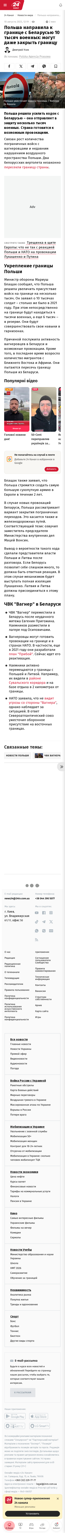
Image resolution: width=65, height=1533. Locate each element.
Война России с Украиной (28, 1080)
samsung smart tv (39, 1426)
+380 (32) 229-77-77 (25, 1480)
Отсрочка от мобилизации (26, 1151)
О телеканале (12, 972)
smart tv (15, 1426)
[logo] (16, 5)
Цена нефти (17, 1176)
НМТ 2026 (15, 1268)
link (36, 913)
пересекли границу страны (26, 167)
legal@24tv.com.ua (46, 1484)
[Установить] (32, 1506)
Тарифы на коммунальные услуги (30, 1191)
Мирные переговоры (22, 1095)
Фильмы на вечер (20, 1227)
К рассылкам (22, 1392)
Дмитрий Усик (20, 50)
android (15, 1416)
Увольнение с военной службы (28, 1131)
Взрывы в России (20, 1109)
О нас (7, 952)
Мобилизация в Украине (27, 1126)
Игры (38, 1017)
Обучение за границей (23, 1278)
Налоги (14, 1196)
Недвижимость (20, 1290)
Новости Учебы (21, 1249)
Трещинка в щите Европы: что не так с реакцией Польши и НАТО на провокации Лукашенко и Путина (30, 250)
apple (39, 1416)
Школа (14, 1263)
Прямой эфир (18, 1053)
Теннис (14, 1331)
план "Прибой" (21, 654)
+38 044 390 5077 (45, 898)
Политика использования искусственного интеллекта (13, 1008)
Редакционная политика (12, 965)
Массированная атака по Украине (30, 1104)
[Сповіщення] (60, 5)
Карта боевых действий (24, 1090)
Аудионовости (18, 1063)
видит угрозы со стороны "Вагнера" (32, 700)
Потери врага (18, 1114)
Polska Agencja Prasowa (35, 56)
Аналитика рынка (20, 1294)
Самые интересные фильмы (27, 1218)
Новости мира (26, 15)
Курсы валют (18, 1181)
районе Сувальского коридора (27, 680)
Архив (38, 1005)
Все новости (19, 1039)
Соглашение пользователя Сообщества (43, 960)
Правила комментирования (45, 970)
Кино (13, 1213)
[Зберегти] (56, 66)
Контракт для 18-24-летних (26, 1146)
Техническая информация (42, 978)
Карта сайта (41, 1011)
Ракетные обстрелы (22, 1085)
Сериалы (15, 1237)
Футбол (14, 1326)
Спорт (14, 1316)
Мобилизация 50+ (20, 1136)
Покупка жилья (19, 1299)
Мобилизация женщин (23, 1141)
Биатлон (15, 1335)
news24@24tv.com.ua (17, 898)
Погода (14, 1068)
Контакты (40, 985)
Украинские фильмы (22, 1222)
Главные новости (20, 1044)
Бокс (13, 1321)
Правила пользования (17, 990)
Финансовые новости (23, 1186)
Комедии (15, 1232)
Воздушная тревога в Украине (28, 1099)
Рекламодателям (14, 984)
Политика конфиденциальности (17, 997)
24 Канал (9, 15)
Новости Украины (20, 1049)
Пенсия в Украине (21, 1201)
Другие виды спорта (22, 1340)
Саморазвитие (18, 1273)
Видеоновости (18, 1058)
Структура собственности (43, 998)
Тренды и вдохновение (24, 1304)
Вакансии (40, 991)
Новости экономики (24, 1172)
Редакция (10, 958)
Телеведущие (12, 978)
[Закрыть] (57, 1498)
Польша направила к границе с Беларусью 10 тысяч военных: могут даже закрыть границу (49, 15)
